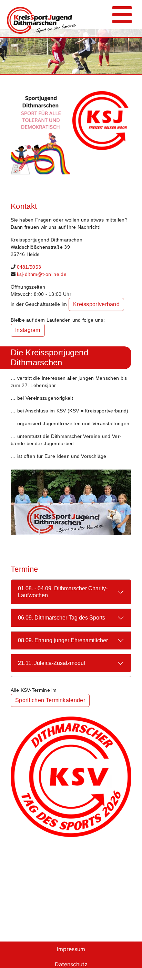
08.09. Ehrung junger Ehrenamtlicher (63, 640)
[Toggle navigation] (122, 18)
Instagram (27, 330)
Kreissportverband (96, 304)
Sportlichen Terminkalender (50, 700)
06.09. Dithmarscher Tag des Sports (61, 618)
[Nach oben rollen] (127, 953)
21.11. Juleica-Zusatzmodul (51, 663)
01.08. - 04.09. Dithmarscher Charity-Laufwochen (63, 591)
